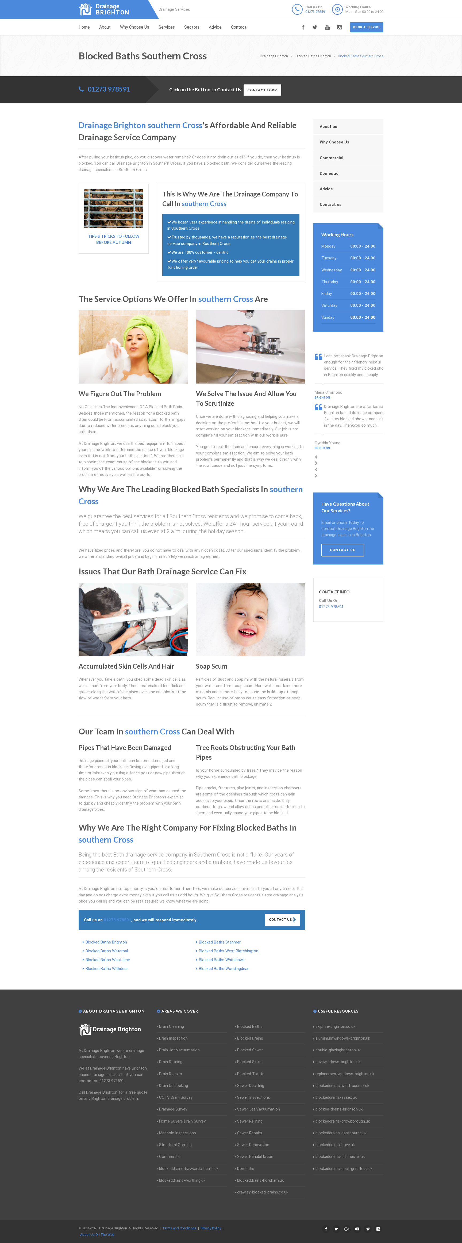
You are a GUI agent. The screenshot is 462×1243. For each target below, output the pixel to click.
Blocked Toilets (250, 1073)
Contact (239, 27)
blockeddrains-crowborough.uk (342, 1121)
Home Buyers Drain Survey (182, 1121)
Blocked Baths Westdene (108, 959)
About (105, 27)
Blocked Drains (250, 1038)
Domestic (329, 173)
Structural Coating (175, 1144)
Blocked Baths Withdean (107, 968)
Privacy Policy (211, 1228)
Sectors (191, 27)
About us (328, 126)
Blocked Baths (250, 1026)
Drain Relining (170, 1061)
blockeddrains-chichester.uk (340, 1156)
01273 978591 (316, 12)
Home (84, 27)
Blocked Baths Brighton (106, 942)
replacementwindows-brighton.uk (344, 1073)
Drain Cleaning (171, 1026)
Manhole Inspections (177, 1133)
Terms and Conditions (179, 1228)
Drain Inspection (173, 1038)
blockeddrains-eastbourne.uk (341, 1133)
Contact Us (281, 920)
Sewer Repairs (249, 1133)
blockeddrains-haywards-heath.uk (188, 1168)
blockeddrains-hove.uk (335, 1144)
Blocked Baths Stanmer (220, 942)
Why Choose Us (134, 27)
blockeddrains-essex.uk (336, 1097)
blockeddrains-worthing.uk (182, 1180)
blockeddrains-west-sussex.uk (342, 1085)
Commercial (331, 158)
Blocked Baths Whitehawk (222, 959)
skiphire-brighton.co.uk (335, 1026)
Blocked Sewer (250, 1050)
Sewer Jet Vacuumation (258, 1109)
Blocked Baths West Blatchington (228, 951)
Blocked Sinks (249, 1061)
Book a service (366, 27)
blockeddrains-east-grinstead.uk (343, 1168)
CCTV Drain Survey (175, 1097)
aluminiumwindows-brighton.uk (342, 1038)
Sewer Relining (250, 1121)
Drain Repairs (170, 1073)
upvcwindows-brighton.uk (337, 1061)
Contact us (330, 204)
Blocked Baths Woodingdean (224, 968)
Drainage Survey (173, 1109)
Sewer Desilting (250, 1085)
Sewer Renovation (253, 1144)
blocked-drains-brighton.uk (339, 1109)
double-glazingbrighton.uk (338, 1050)
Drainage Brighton (117, 1029)
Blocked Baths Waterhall (107, 951)
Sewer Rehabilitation (255, 1156)
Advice (215, 27)
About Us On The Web (97, 1235)
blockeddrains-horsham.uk (260, 1180)
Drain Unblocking (173, 1085)
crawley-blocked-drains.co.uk (262, 1192)
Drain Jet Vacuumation (179, 1050)
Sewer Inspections (253, 1097)
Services (167, 27)
